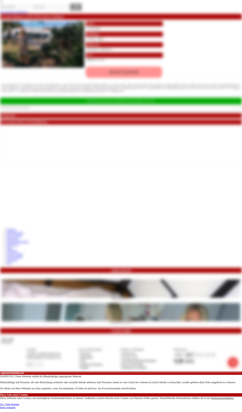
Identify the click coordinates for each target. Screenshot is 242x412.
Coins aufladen (14, 257)
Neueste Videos (15, 254)
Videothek (12, 250)
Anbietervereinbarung (91, 364)
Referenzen (12, 238)
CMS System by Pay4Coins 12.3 (44, 357)
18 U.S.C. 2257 (130, 357)
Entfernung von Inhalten (134, 367)
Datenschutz (86, 357)
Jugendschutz (129, 353)
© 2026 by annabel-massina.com (44, 353)
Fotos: (6, 342)
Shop (9, 247)
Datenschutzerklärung (222, 398)
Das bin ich (12, 244)
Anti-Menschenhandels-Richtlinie (138, 360)
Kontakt (84, 367)
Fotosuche (12, 259)
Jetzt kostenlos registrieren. (14, 12)
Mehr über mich (15, 232)
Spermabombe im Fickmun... (121, 322)
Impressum (85, 353)
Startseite (11, 229)
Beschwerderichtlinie (133, 364)
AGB (83, 360)
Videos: (7, 338)
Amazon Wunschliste (18, 241)
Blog (9, 263)
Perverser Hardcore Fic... (121, 299)
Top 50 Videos (14, 235)
